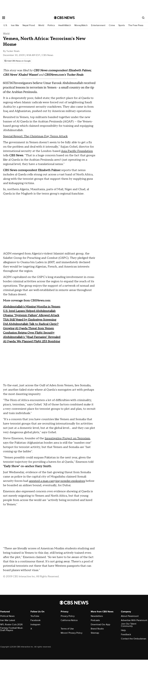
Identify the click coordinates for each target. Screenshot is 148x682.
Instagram (35, 624)
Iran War (15, 25)
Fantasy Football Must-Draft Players (11, 629)
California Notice (69, 620)
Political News (7, 616)
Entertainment (98, 25)
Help (123, 630)
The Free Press (135, 25)
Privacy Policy (68, 616)
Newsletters (97, 616)
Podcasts (95, 620)
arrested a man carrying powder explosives (57, 481)
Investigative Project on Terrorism (67, 438)
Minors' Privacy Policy (71, 633)
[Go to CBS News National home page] (64, 17)
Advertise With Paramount (134, 620)
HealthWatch (64, 25)
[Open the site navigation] (23, 17)
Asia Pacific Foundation (77, 151)
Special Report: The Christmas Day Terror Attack (35, 136)
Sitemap (95, 633)
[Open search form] (143, 17)
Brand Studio (97, 629)
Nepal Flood (29, 25)
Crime (112, 25)
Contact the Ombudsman (133, 639)
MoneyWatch (81, 25)
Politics (51, 25)
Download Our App (100, 624)
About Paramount (130, 616)
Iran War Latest (7, 620)
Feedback (126, 634)
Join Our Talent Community (128, 625)
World (41, 25)
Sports (121, 25)
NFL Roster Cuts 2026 (11, 624)
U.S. (5, 25)
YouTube (34, 616)
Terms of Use (67, 629)
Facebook (35, 620)
